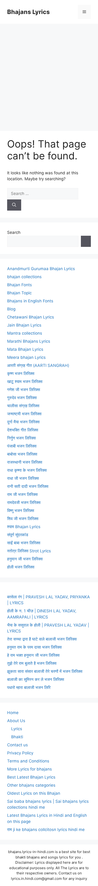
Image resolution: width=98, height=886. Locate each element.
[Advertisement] (49, 75)
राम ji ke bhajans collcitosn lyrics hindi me (46, 829)
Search (13, 232)
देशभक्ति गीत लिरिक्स (22, 430)
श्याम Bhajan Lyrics (23, 526)
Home (13, 712)
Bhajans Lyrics (28, 11)
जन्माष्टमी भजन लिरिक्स (24, 413)
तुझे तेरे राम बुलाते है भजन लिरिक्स (31, 663)
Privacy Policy (20, 753)
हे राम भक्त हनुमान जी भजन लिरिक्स (33, 655)
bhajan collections (24, 276)
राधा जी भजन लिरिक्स (23, 478)
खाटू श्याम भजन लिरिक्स (24, 381)
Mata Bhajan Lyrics (25, 349)
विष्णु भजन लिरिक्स (20, 510)
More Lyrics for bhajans (29, 769)
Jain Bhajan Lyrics (24, 325)
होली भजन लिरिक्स (20, 567)
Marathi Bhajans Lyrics (28, 341)
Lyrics (16, 728)
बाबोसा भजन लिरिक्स (22, 454)
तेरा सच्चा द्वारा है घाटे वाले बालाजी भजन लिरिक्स (42, 639)
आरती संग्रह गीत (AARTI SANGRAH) (38, 365)
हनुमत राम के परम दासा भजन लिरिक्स (34, 647)
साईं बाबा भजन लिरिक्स (23, 542)
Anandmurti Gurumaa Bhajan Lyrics (41, 268)
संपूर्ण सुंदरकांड (17, 534)
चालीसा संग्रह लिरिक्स (23, 405)
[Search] (14, 205)
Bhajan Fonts (19, 284)
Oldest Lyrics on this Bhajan (33, 793)
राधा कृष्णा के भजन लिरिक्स (27, 470)
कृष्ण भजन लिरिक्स (20, 373)
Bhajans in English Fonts (30, 301)
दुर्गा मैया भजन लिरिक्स (23, 422)
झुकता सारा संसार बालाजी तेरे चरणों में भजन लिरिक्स (44, 671)
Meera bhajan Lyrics (26, 357)
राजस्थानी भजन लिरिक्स (24, 462)
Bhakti (17, 736)
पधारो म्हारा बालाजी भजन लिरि (28, 687)
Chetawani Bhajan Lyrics (30, 317)
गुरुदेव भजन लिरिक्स (22, 397)
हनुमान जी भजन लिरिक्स (25, 559)
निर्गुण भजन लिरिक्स (21, 438)
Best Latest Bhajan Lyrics (31, 777)
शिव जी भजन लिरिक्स (22, 518)
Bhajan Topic (19, 293)
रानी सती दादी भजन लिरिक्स (27, 486)
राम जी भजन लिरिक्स (22, 494)
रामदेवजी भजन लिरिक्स (23, 502)
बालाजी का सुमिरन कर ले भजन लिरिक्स (35, 679)
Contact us (17, 745)
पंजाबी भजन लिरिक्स (21, 446)
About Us (16, 720)
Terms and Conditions (28, 761)
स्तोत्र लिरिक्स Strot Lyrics (29, 551)
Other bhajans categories (31, 785)
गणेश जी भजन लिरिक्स (23, 389)
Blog (11, 309)
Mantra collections (24, 333)
